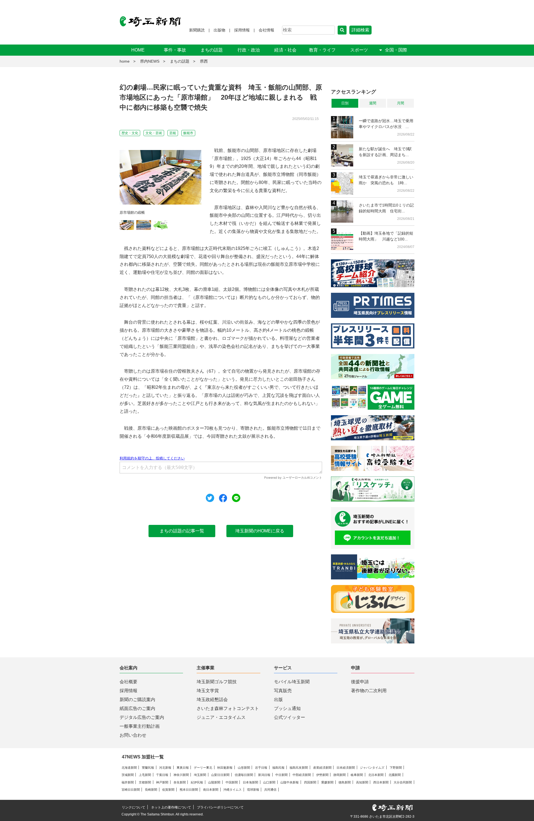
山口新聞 (269, 782)
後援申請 (360, 681)
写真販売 (283, 690)
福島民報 (278, 767)
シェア (223, 498)
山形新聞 (244, 767)
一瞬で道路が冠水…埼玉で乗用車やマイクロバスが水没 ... (386, 124)
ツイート (210, 498)
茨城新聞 (128, 774)
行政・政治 (249, 50)
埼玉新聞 (200, 774)
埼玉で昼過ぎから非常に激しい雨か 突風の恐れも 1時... (386, 180)
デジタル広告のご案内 (142, 717)
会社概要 (128, 681)
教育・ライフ (322, 50)
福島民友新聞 (299, 767)
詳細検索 (360, 30)
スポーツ (359, 50)
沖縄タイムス (232, 789)
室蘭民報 (148, 767)
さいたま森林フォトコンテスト (228, 708)
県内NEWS (149, 61)
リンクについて (133, 807)
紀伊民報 (197, 782)
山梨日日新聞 (220, 774)
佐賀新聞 (168, 789)
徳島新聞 (344, 782)
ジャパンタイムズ (372, 767)
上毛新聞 (145, 774)
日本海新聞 (250, 782)
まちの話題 (212, 50)
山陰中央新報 (289, 782)
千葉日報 (162, 774)
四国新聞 (310, 782)
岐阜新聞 (357, 774)
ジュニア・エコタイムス (221, 717)
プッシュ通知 (287, 708)
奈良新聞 (180, 782)
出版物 (219, 30)
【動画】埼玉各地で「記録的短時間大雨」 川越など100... (386, 236)
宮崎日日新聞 (131, 789)
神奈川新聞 (181, 774)
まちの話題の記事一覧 (182, 531)
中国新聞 (232, 782)
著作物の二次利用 (369, 690)
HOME (138, 50)
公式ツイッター (289, 717)
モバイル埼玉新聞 (292, 681)
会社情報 (266, 30)
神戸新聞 (162, 782)
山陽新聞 (214, 782)
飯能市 (188, 133)
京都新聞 (145, 782)
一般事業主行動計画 (140, 726)
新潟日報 (264, 774)
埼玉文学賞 (208, 690)
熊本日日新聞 (189, 789)
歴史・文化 (130, 133)
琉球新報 (253, 789)
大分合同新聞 (403, 782)
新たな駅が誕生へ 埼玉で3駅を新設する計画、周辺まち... (385, 152)
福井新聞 (128, 782)
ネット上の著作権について (171, 807)
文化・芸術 (153, 133)
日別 (344, 103)
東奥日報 (183, 767)
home (125, 61)
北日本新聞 (376, 774)
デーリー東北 (203, 767)
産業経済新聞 (322, 767)
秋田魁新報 (225, 767)
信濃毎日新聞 (244, 774)
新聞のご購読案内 (137, 699)
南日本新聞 (210, 789)
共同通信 (270, 789)
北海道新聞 (129, 767)
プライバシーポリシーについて (220, 807)
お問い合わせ (133, 735)
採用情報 (242, 30)
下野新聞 (396, 767)
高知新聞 (362, 782)
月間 (400, 103)
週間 (372, 103)
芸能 (172, 133)
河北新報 (165, 767)
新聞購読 (197, 30)
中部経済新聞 (302, 774)
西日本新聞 (381, 782)
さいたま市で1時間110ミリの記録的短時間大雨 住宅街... (386, 208)
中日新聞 (281, 774)
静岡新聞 (339, 774)
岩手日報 (261, 767)
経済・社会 (285, 50)
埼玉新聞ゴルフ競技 (217, 681)
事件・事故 (175, 50)
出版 (278, 699)
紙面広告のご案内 (137, 708)
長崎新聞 (151, 789)
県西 (204, 61)
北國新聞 (395, 774)
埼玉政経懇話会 (212, 699)
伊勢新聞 (322, 774)
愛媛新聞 (327, 782)
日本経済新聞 (346, 767)
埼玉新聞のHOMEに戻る (259, 531)
